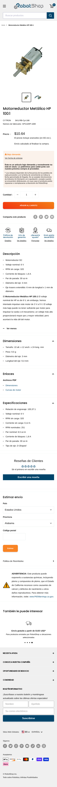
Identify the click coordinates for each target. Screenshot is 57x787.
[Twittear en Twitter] (46, 217)
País (5, 503)
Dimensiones (12, 385)
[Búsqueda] (50, 15)
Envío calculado (21, 144)
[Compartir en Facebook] (35, 217)
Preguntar (35, 241)
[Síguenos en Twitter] (10, 746)
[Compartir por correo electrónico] (52, 217)
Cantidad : (8, 195)
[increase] (35, 195)
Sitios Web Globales (11, 732)
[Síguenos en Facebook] (5, 746)
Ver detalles (21, 241)
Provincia (7, 517)
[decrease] (17, 195)
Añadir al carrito (28, 205)
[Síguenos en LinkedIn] (38, 746)
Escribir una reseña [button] (28, 477)
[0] (51, 6)
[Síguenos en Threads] (44, 746)
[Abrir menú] (4, 6)
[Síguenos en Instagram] (16, 746)
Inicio (3, 25)
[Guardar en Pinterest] (41, 217)
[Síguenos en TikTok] (33, 746)
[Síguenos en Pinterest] (22, 746)
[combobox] (25, 15)
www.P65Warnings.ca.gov (41, 596)
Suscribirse (28, 718)
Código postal (9, 530)
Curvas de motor (13, 390)
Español (36, 732)
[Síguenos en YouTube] (27, 746)
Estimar (10, 548)
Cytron (7, 120)
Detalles (8, 241)
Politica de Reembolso (13, 561)
